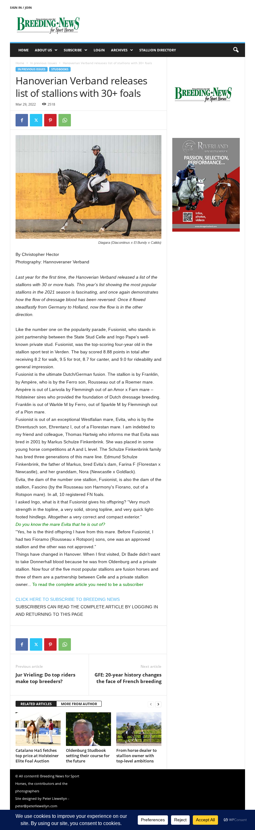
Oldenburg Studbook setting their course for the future (88, 755)
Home (23, 50)
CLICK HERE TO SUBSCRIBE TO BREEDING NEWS (68, 599)
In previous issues (43, 63)
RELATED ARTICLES (36, 703)
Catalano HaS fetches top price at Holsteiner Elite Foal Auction (37, 755)
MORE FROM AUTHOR (79, 703)
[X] (36, 120)
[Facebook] (22, 120)
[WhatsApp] (64, 120)
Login (99, 50)
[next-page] (158, 704)
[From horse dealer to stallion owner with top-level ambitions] (138, 729)
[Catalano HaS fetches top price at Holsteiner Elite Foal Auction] (38, 729)
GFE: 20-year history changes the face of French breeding (128, 678)
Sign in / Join (21, 7)
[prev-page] (151, 704)
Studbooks (59, 69)
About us (43, 50)
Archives (119, 50)
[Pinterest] (50, 120)
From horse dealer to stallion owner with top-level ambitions (136, 755)
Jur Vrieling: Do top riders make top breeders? (45, 678)
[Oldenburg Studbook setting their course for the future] (88, 729)
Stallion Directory (157, 50)
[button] (236, 50)
